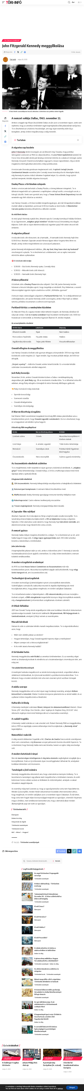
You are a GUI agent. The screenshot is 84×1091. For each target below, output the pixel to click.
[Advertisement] (42, 21)
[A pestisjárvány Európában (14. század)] (52, 1054)
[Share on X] (18, 52)
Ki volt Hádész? (39, 927)
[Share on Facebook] (14, 52)
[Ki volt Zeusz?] (27, 909)
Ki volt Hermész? (40, 917)
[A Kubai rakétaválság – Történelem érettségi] (27, 887)
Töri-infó (13, 2)
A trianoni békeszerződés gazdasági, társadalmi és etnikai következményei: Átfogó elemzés (48, 992)
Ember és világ (38, 953)
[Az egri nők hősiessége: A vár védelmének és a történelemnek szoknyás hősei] (27, 1005)
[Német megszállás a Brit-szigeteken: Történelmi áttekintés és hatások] (27, 982)
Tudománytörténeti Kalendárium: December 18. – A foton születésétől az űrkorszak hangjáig (48, 896)
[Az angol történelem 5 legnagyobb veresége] (27, 876)
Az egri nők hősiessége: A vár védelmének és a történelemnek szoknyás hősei (45, 1004)
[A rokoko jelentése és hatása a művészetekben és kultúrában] (27, 951)
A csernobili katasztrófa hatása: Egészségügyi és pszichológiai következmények (45, 1029)
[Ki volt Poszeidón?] (27, 940)
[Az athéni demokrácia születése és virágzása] (27, 972)
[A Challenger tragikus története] (11, 1054)
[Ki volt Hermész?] (27, 920)
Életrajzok (37, 909)
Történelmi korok (39, 974)
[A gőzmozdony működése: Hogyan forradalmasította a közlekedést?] (27, 961)
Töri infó (13, 59)
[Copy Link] (21, 52)
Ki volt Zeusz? (39, 906)
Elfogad (72, 1088)
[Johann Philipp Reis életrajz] (32, 1054)
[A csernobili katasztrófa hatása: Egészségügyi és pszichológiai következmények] (27, 1030)
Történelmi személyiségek (29, 842)
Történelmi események (12, 40)
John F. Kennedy (18, 152)
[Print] (24, 52)
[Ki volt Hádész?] (27, 930)
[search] (69, 2)
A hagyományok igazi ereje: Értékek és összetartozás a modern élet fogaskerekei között (47, 1016)
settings (60, 1089)
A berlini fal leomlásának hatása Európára (71, 1065)
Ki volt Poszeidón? (40, 938)
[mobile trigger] (4, 2)
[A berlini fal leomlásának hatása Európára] (73, 1054)
